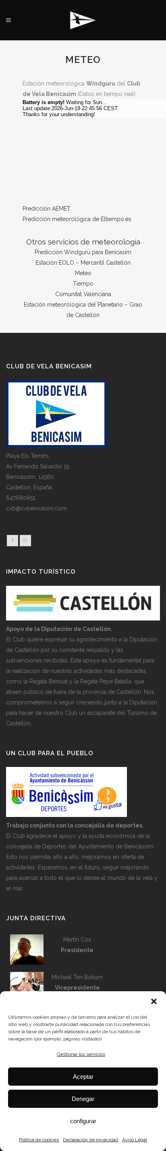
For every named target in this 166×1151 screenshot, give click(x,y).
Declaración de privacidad (90, 1140)
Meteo (83, 273)
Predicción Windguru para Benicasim (83, 252)
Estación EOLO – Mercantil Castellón (83, 262)
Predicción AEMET (47, 208)
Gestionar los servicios (81, 1054)
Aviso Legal (134, 1140)
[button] (154, 1001)
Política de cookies (39, 1140)
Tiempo (83, 283)
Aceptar (83, 1076)
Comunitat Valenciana (83, 294)
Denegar (83, 1098)
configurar (83, 1121)
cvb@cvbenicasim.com (36, 508)
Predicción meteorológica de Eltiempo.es (77, 219)
